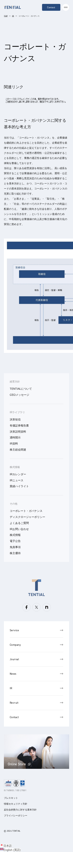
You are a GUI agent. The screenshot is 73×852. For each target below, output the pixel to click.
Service (14, 630)
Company (15, 645)
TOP (6, 16)
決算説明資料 (18, 431)
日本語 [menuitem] (8, 845)
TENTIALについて (21, 388)
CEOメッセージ (19, 394)
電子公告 (15, 541)
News (13, 674)
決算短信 (15, 419)
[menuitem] (6, 845)
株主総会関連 (18, 449)
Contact (51, 7)
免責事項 (15, 547)
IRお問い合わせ (19, 529)
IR (13, 16)
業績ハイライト (19, 486)
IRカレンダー (18, 474)
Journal (14, 659)
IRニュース (16, 480)
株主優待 (15, 553)
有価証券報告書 (19, 425)
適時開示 (15, 437)
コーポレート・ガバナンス (26, 510)
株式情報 (15, 467)
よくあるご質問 (19, 523)
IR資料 (14, 443)
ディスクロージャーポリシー (27, 516)
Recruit (14, 703)
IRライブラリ (17, 412)
